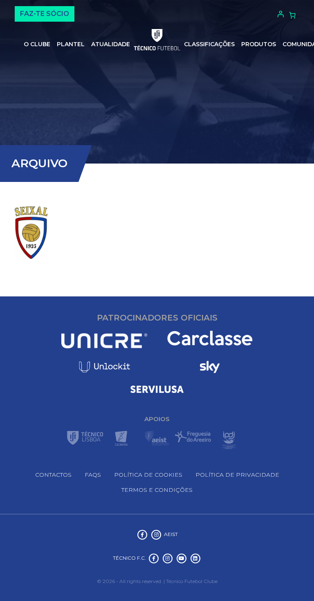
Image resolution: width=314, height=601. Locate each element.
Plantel (71, 44)
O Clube (37, 44)
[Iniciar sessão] (279, 14)
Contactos (53, 474)
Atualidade (110, 44)
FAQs (93, 474)
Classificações (209, 44)
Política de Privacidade (237, 474)
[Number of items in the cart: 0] (292, 15)
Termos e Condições (157, 489)
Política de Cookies (148, 474)
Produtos (258, 44)
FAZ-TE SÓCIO (44, 14)
